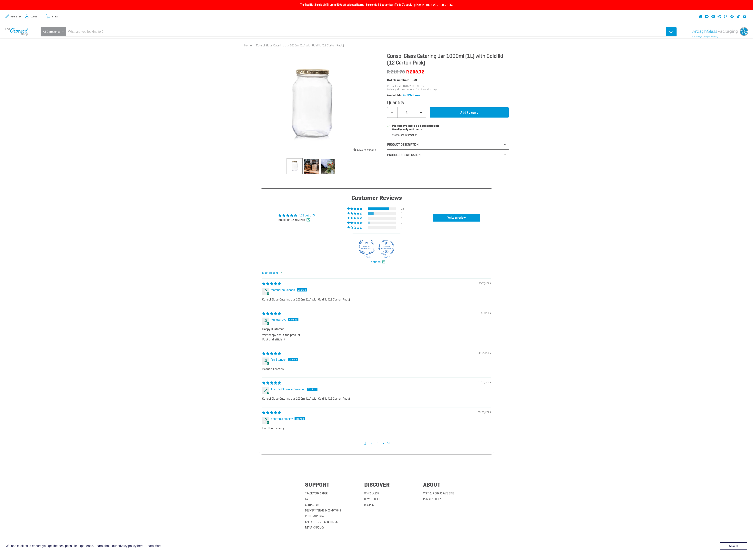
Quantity (395, 102)
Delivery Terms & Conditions (323, 510)
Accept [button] (733, 546)
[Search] (671, 31)
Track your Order (316, 493)
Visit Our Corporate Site (438, 493)
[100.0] (367, 247)
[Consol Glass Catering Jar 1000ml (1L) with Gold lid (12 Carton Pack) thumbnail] (294, 166)
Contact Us (312, 505)
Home (248, 45)
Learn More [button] (154, 546)
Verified (376, 262)
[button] (355, 208)
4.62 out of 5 (307, 215)
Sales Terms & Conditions (321, 522)
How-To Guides (373, 499)
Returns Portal (315, 516)
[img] (271, 284)
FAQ (307, 499)
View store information (404, 135)
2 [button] (371, 443)
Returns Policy (314, 527)
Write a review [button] (456, 217)
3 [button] (377, 443)
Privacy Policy (432, 499)
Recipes (369, 505)
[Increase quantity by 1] (421, 112)
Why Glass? (371, 493)
